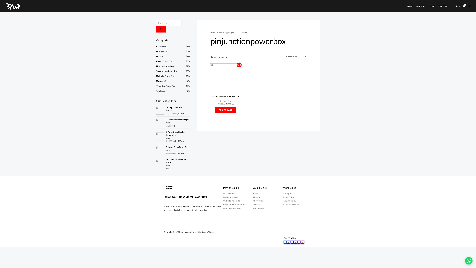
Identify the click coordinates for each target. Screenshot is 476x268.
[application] (449, 6)
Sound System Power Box (234, 204)
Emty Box (160, 56)
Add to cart (225, 110)
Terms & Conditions (291, 204)
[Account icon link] (469, 6)
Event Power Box (230, 197)
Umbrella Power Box (165, 76)
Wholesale (160, 91)
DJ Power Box (162, 51)
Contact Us (421, 6)
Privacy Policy (289, 193)
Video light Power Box (165, 86)
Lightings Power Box (165, 66)
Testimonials (258, 208)
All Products (258, 201)
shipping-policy (289, 201)
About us (257, 197)
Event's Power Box (164, 61)
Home (212, 32)
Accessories (443, 6)
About (410, 6)
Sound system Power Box (167, 71)
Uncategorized (162, 81)
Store (432, 6)
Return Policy (288, 197)
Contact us (257, 204)
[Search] (161, 29)
